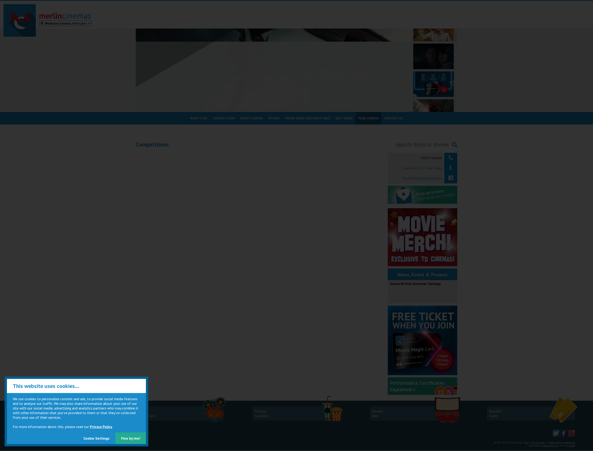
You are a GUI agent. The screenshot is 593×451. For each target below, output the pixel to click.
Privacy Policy (101, 426)
